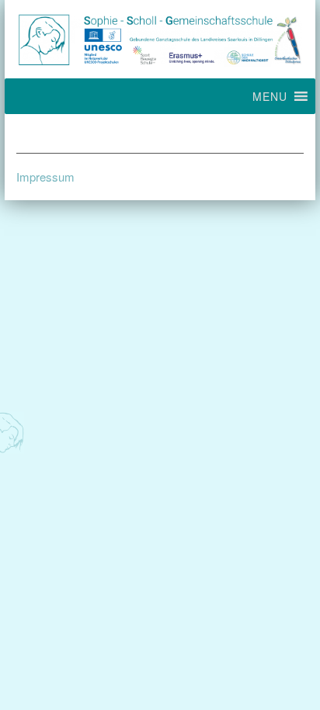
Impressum (45, 176)
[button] (269, 96)
